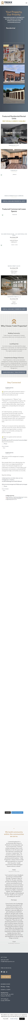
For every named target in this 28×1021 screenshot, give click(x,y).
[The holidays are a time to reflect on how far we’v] (14, 725)
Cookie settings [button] (14, 1018)
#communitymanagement (9, 484)
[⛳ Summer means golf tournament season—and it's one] (14, 509)
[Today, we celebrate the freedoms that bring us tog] (14, 555)
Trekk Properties (9, 387)
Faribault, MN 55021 (6, 996)
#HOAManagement (9, 481)
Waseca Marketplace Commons (14, 195)
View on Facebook (5, 446)
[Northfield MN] (14, 223)
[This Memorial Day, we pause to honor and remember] (14, 586)
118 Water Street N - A (14, 296)
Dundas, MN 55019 (5, 1000)
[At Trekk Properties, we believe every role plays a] (14, 648)
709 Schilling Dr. (5, 999)
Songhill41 (14, 170)
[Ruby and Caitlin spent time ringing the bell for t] (14, 741)
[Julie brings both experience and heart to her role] (14, 632)
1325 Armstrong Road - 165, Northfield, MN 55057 (14, 234)
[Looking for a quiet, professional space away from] (14, 787)
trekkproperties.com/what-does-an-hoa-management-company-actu (12, 479)
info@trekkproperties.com (7, 961)
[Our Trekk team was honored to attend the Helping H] (14, 694)
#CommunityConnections (17, 440)
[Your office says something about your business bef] (14, 540)
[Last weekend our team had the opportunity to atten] (14, 663)
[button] (26, 3)
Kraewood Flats (14, 145)
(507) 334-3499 (5, 959)
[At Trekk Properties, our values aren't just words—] (14, 524)
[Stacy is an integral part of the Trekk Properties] (14, 617)
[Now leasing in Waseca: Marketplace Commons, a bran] (14, 571)
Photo (5, 443)
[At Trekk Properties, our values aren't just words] (14, 772)
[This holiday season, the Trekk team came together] (14, 756)
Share (4, 447)
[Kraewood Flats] (14, 254)
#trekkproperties (6, 440)
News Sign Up (5, 976)
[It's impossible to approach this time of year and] (14, 802)
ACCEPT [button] (22, 1018)
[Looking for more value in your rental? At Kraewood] (14, 710)
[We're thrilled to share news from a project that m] (14, 601)
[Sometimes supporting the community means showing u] (14, 679)
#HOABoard (18, 481)
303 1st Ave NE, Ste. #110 (7, 994)
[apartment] (14, 159)
